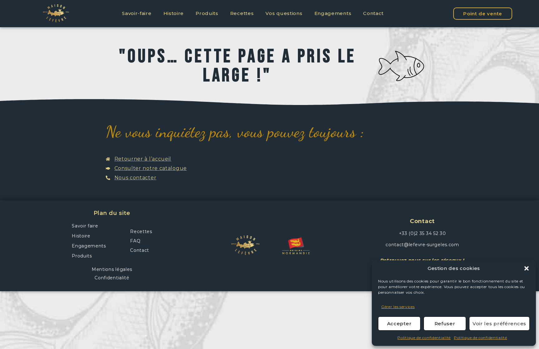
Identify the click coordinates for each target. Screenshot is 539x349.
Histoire (173, 13)
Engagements (333, 13)
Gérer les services (398, 306)
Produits (207, 13)
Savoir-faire (136, 13)
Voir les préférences (499, 324)
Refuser (445, 324)
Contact (373, 13)
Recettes (242, 13)
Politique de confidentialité (424, 337)
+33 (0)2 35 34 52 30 (422, 233)
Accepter (399, 324)
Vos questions (283, 13)
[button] (526, 268)
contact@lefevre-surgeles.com (422, 244)
